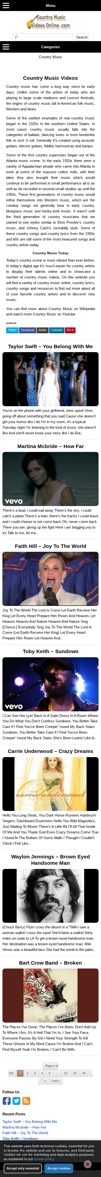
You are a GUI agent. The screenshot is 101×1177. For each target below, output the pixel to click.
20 (74, 1073)
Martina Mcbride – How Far (50, 446)
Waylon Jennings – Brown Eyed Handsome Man (50, 860)
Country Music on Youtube (54, 314)
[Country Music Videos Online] (50, 32)
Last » (56, 1081)
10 (65, 1073)
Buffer (43, 330)
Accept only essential (23, 1168)
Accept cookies (58, 1168)
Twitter (12, 330)
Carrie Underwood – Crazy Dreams (50, 751)
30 (84, 1073)
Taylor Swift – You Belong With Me (50, 346)
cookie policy (44, 1159)
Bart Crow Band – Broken (50, 963)
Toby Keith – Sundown (50, 651)
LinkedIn (57, 330)
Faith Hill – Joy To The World (50, 546)
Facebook (27, 330)
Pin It (70, 330)
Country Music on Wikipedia (72, 309)
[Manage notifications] (88, 1164)
